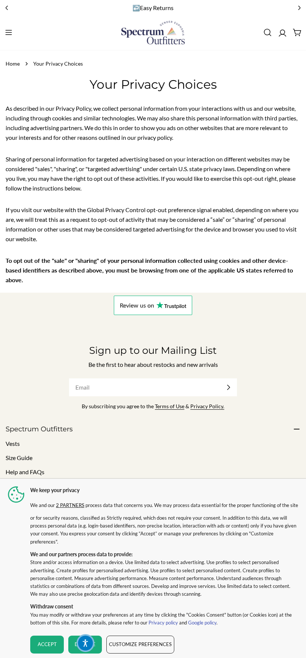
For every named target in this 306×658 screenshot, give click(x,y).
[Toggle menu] (8, 32)
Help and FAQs (25, 471)
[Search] (267, 32)
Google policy (202, 623)
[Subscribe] (228, 387)
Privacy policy (163, 623)
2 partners (70, 505)
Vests (13, 443)
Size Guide (19, 457)
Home (13, 63)
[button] (85, 643)
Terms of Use (169, 406)
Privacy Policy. (207, 406)
